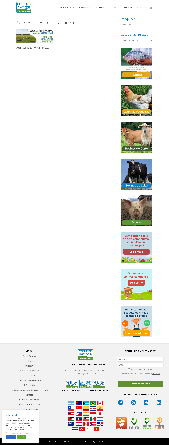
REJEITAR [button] (11, 437)
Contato (29, 395)
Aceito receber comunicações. (141, 369)
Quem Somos (29, 356)
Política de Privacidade (29, 404)
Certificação (29, 375)
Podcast (29, 366)
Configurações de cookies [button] (17, 433)
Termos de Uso (148, 377)
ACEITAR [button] (21, 437)
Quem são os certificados (29, 380)
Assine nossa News (140, 384)
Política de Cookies (29, 409)
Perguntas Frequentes (29, 400)
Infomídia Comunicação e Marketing (107, 442)
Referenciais (29, 385)
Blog (29, 361)
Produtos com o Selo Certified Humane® (29, 390)
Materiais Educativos (29, 371)
